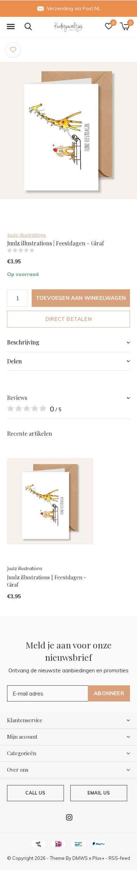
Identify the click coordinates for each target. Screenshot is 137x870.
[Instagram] (69, 817)
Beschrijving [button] (23, 342)
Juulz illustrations (26, 235)
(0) (39, 250)
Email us (98, 793)
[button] (10, 27)
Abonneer (109, 693)
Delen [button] (14, 361)
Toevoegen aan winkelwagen (81, 298)
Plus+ (98, 858)
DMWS (80, 858)
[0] (124, 26)
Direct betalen (68, 319)
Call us (35, 793)
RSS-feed (119, 858)
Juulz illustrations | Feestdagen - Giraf (46, 581)
